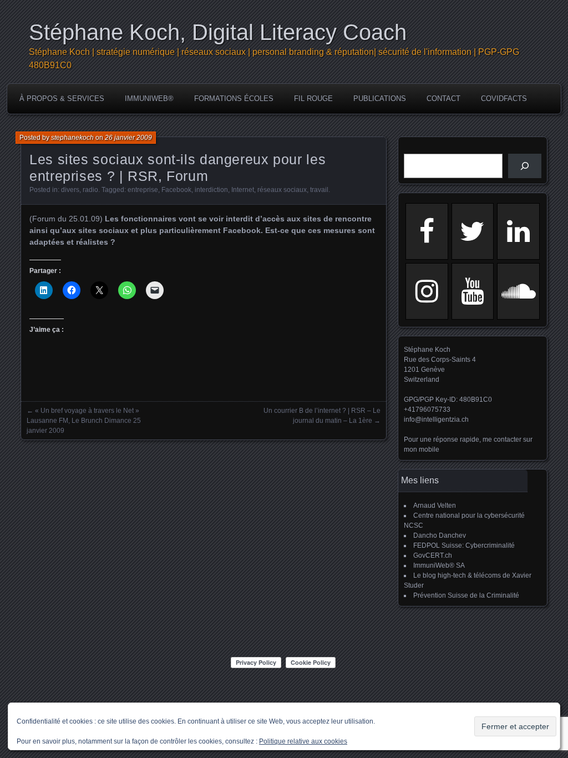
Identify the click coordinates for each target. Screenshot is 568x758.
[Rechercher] (524, 166)
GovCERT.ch (432, 555)
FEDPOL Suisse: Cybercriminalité (464, 545)
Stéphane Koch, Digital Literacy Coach (218, 32)
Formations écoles (233, 98)
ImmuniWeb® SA (439, 565)
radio (90, 190)
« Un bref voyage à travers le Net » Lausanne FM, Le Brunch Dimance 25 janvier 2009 (84, 420)
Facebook (176, 190)
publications (379, 98)
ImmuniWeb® (149, 98)
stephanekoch (72, 138)
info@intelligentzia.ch (436, 419)
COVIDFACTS (504, 98)
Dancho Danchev (439, 535)
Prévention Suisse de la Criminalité (466, 595)
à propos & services (61, 98)
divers (70, 190)
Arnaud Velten (434, 505)
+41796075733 (427, 409)
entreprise (143, 190)
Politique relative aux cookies (303, 741)
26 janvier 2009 (128, 138)
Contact (443, 98)
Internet (242, 190)
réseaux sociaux (282, 190)
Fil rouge (313, 98)
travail (319, 190)
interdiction (211, 190)
